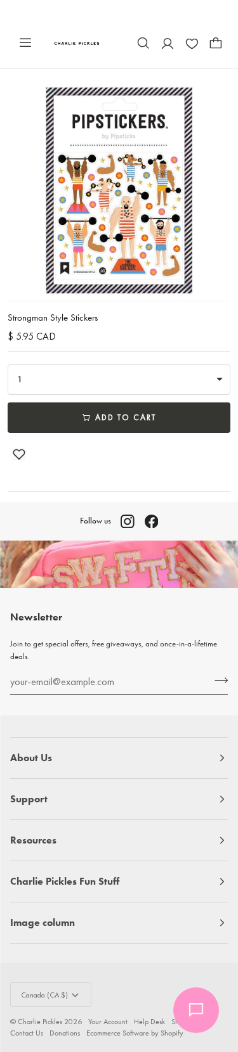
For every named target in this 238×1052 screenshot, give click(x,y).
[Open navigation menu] (25, 43)
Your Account (108, 1021)
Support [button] (29, 799)
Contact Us (26, 1033)
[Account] (168, 43)
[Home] (77, 43)
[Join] (217, 680)
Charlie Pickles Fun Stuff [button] (64, 881)
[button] (19, 454)
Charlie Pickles (40, 1021)
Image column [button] (42, 922)
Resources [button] (33, 840)
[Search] (143, 43)
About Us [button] (31, 758)
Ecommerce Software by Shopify (134, 1033)
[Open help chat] (196, 1010)
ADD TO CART (125, 417)
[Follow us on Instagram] (128, 522)
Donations (65, 1033)
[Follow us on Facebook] (152, 522)
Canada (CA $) (44, 995)
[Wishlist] (192, 43)
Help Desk (149, 1021)
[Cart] (216, 43)
